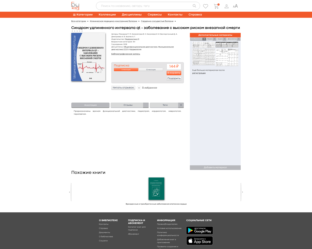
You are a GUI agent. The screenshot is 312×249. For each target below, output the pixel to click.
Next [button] (242, 192)
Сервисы (155, 14)
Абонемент (133, 234)
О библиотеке (106, 237)
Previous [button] (70, 192)
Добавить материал (215, 167)
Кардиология (135, 49)
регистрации (199, 73)
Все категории (78, 21)
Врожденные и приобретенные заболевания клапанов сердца (156, 204)
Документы (104, 232)
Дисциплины (132, 14)
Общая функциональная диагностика (140, 47)
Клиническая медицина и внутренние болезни (113, 21)
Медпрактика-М (132, 39)
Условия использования (169, 228)
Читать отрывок (123, 88)
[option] (156, 192)
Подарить (173, 78)
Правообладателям (167, 224)
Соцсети (103, 241)
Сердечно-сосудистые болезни (157, 21)
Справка (195, 14)
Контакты (175, 14)
